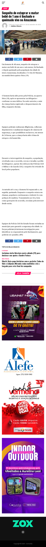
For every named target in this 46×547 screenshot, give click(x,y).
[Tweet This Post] (18, 59)
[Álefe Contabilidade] (18, 376)
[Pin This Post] (27, 59)
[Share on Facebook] (9, 59)
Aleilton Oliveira (16, 26)
